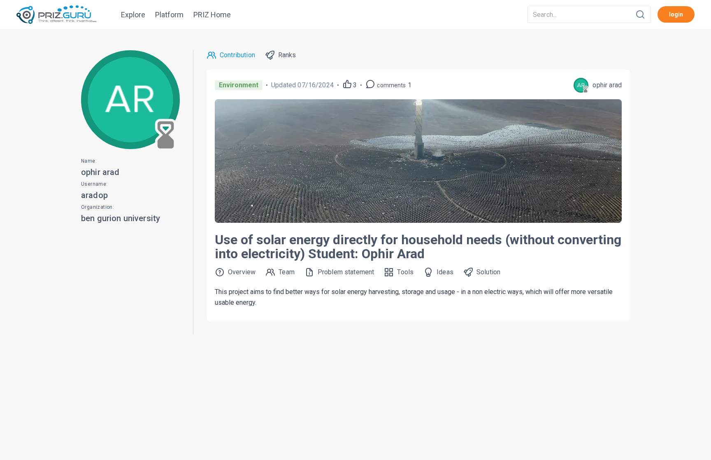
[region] (355, 244)
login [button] (676, 14)
